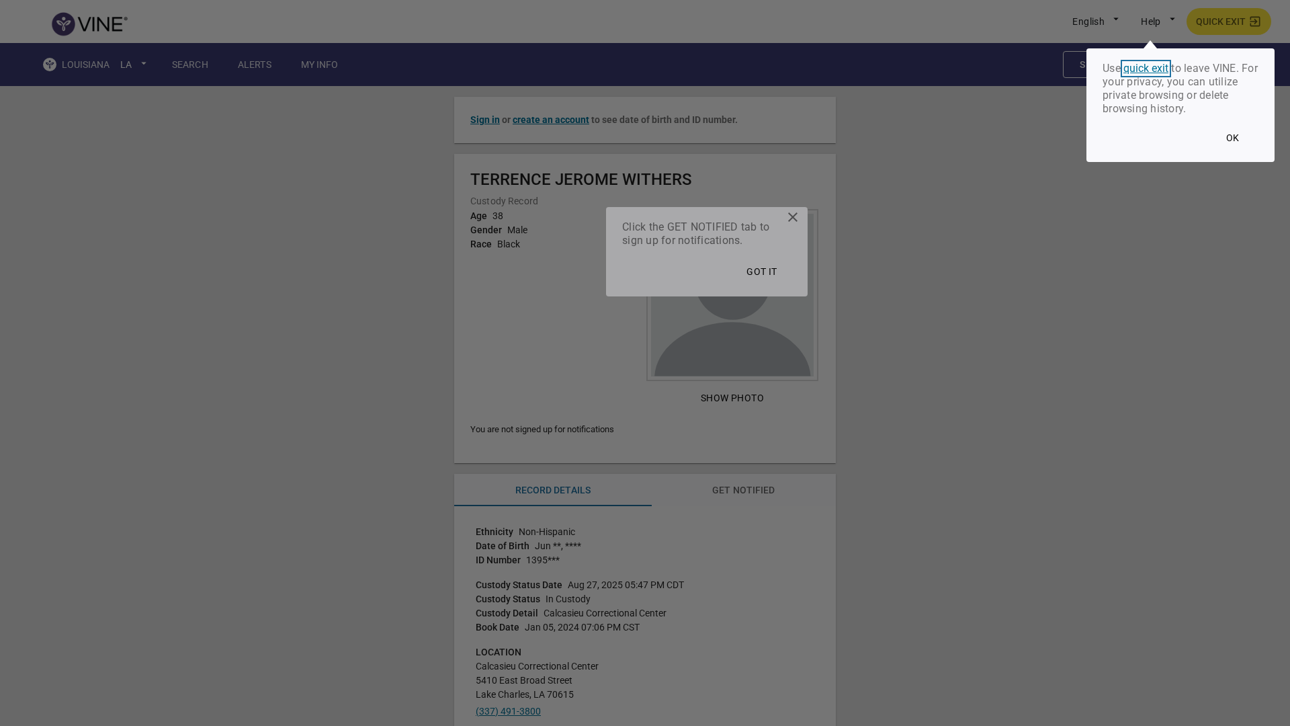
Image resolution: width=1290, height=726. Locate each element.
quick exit (1145, 69)
